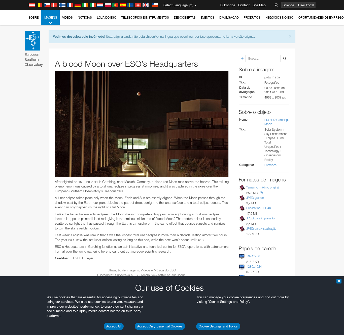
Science (288, 5)
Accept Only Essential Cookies (160, 326)
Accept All (113, 326)
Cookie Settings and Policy (218, 326)
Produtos (252, 17)
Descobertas (185, 17)
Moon (268, 124)
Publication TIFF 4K (258, 208)
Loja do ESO (106, 17)
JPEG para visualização (261, 228)
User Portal (306, 5)
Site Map (259, 5)
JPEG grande (255, 198)
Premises (270, 165)
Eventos (207, 17)
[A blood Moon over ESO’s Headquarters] (141, 124)
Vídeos (67, 17)
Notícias (85, 17)
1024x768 (253, 256)
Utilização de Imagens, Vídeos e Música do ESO (142, 270)
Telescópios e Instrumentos (145, 17)
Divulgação (229, 17)
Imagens (50, 17)
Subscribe (227, 5)
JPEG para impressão (260, 218)
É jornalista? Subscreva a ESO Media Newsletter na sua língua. (142, 275)
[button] (261, 193)
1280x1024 (254, 266)
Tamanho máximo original (262, 187)
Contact (244, 5)
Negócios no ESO (279, 17)
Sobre (33, 17)
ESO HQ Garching (276, 120)
